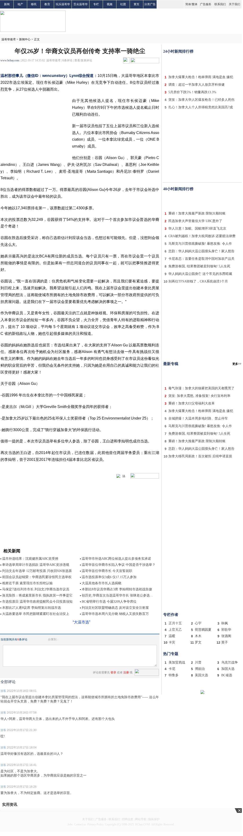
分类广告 (150, 4)
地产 (20, 4)
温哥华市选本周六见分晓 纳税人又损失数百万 (115, 614)
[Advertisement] (202, 63)
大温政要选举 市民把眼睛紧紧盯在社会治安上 (35, 614)
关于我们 (234, 4)
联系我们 (220, 4)
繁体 (194, 4)
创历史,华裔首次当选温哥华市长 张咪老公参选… (117, 595)
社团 (123, 4)
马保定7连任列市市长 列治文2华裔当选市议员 (35, 589)
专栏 (96, 4)
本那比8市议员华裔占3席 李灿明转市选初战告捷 (117, 589)
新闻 (7, 4)
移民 (34, 4)
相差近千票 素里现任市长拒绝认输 (27, 583)
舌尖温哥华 (80, 4)
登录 (113, 672)
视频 (109, 4)
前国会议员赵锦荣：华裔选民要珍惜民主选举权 (37, 577)
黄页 (136, 4)
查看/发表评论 (83, 60)
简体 (188, 4)
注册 (126, 672)
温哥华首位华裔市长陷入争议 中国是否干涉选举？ (118, 565)
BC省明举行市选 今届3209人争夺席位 (109, 601)
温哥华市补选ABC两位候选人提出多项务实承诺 (116, 558)
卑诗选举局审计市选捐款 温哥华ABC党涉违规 (35, 565)
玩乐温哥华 (63, 4)
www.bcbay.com (9, 60)
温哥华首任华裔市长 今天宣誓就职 (107, 571)
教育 (47, 4)
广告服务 (205, 4)
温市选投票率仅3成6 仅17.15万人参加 (109, 577)
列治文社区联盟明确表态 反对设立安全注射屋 (115, 607)
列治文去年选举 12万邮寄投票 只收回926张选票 (37, 571)
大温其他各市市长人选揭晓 (101, 583)
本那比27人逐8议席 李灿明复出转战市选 (31, 607)
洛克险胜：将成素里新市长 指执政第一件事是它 (37, 595)
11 (122, 476)
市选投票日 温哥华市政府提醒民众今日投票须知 (37, 601)
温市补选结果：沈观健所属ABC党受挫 (30, 558)
